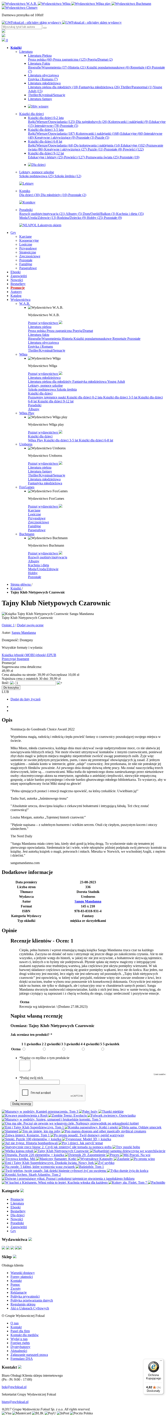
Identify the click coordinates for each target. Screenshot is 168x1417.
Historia (77, 67)
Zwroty (15, 1288)
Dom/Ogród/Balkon (99, 214)
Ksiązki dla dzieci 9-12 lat (56, 401)
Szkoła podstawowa (36, 176)
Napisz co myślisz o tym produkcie (44, 1058)
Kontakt (16, 1280)
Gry (13, 1231)
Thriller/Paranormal (136, 87)
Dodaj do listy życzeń (25, 699)
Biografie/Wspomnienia (47, 67)
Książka (8, 655)
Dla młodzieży (54, 195)
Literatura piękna (39, 327)
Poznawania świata (102, 157)
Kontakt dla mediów (24, 1335)
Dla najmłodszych (91, 122)
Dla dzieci (29, 195)
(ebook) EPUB (45, 655)
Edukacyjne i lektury (45, 157)
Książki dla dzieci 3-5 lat (120, 397)
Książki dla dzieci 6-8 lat (96, 440)
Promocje (17, 1199)
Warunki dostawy (22, 1273)
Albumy (74, 214)
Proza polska (40, 59)
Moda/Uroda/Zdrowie (37, 218)
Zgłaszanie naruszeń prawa (29, 1355)
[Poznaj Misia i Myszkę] (37, 164)
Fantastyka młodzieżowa (99, 87)
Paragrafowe (37, 530)
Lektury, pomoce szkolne (45, 385)
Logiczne (34, 514)
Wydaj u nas (19, 1339)
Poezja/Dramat (100, 59)
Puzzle (102, 137)
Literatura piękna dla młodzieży (53, 87)
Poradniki (34, 405)
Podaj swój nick (31, 1078)
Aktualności (18, 1351)
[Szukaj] (45, 27)
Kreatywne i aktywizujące (55, 137)
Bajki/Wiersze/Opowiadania (51, 122)
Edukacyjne (131, 133)
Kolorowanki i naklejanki (128, 122)
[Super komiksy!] (27, 202)
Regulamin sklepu (22, 1304)
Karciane (34, 510)
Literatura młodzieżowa (44, 377)
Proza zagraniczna (70, 59)
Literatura (17, 1203)
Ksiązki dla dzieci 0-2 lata (85, 397)
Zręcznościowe (38, 522)
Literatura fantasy (40, 471)
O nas (14, 1323)
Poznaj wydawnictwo (43, 323)
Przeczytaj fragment (15, 659)
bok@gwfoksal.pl (14, 1387)
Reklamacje (18, 1292)
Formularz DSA (21, 1358)
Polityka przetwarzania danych (31, 1300)
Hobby (95, 218)
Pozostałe (69, 126)
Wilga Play (36, 440)
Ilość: (5, 683)
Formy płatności (21, 1277)
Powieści (133, 149)
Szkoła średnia (67, 176)
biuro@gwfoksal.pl (15, 1402)
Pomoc (15, 1284)
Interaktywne (47, 126)
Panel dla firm (20, 1331)
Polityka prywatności (25, 1296)
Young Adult (116, 381)
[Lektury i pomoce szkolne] (26, 183)
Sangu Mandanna (24, 632)
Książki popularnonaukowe (108, 67)
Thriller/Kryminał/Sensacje (46, 350)
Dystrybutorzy (20, 1347)
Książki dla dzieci (40, 393)
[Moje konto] (3, 31)
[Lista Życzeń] (3, 36)
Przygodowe (37, 518)
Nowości (16, 1219)
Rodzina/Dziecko (71, 218)
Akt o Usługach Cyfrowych (29, 1308)
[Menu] (161, 1361)
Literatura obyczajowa (43, 342)
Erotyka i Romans (43, 79)
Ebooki (15, 1207)
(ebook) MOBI (24, 655)
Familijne (34, 526)
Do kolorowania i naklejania (97, 145)
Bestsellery (18, 1211)
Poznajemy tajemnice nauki (47, 397)
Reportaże (140, 67)
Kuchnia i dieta (130, 214)
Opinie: (8, 625)
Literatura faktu (38, 335)
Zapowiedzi (18, 1227)
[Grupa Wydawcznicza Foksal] (62, 22)
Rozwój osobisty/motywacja (42, 214)
